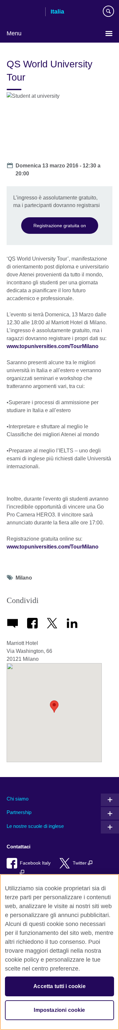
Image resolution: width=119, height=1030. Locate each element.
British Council (23, 12)
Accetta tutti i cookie (59, 986)
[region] (59, 952)
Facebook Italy (35, 863)
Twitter (80, 863)
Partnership (19, 812)
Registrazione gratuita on (59, 225)
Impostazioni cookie (59, 1010)
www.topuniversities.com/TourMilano (53, 346)
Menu (14, 33)
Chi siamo (17, 798)
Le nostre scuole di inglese (35, 826)
